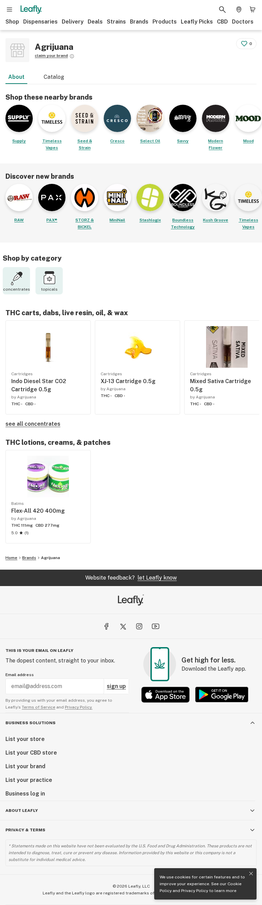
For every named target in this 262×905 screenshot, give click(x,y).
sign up (116, 686)
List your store (25, 739)
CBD (222, 21)
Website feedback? (131, 577)
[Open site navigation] (9, 9)
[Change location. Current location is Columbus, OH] (239, 9)
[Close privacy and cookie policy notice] (251, 873)
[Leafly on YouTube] (155, 626)
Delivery (73, 21)
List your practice (28, 780)
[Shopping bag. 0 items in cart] (252, 9)
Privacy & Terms (25, 830)
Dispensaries (40, 21)
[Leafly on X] (123, 626)
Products (164, 21)
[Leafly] (31, 9)
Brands (139, 21)
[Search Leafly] (222, 9)
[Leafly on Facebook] (106, 626)
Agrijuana (50, 557)
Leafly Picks (197, 21)
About (16, 77)
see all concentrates (32, 424)
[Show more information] (72, 56)
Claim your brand (51, 55)
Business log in (25, 793)
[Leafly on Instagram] (139, 626)
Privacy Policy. (78, 707)
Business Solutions (30, 722)
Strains (116, 21)
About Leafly (21, 810)
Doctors (242, 21)
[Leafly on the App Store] (165, 695)
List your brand (25, 766)
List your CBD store (31, 752)
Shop (12, 21)
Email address (19, 674)
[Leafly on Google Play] (221, 695)
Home (11, 557)
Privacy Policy (194, 890)
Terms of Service (38, 707)
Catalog (54, 77)
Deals (95, 21)
